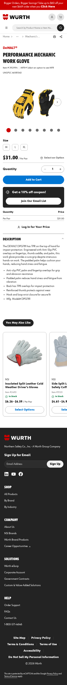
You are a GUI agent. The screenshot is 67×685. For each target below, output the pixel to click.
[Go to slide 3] (23, 130)
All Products (11, 494)
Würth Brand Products (16, 539)
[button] (33, 102)
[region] (33, 5)
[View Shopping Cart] (60, 17)
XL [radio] (24, 147)
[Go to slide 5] (37, 130)
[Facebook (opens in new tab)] (21, 474)
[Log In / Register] (52, 17)
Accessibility (32, 650)
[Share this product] (61, 36)
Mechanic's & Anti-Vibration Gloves (33, 36)
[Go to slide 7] (51, 130)
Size (5, 140)
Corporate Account (14, 572)
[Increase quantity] (60, 169)
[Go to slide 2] (16, 130)
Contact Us (10, 618)
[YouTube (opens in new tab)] (13, 474)
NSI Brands (10, 533)
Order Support (12, 605)
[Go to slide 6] (44, 130)
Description (12, 239)
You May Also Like (18, 322)
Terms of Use (48, 644)
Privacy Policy (41, 638)
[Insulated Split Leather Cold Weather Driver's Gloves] (25, 353)
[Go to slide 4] (30, 130)
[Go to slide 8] (58, 130)
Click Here (48, 6)
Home (6, 36)
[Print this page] (54, 36)
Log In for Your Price (36, 227)
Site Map (19, 638)
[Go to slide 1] (8, 130)
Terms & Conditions (20, 644)
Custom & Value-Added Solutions (22, 585)
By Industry (10, 507)
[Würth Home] (16, 17)
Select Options (24, 409)
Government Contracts (16, 579)
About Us (9, 527)
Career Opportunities (16, 546)
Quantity (10, 169)
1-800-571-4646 (13, 624)
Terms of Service (10, 676)
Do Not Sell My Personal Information (33, 657)
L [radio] (15, 147)
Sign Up (55, 464)
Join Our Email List (33, 201)
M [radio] (6, 147)
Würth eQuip (11, 566)
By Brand (9, 500)
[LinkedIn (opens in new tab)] (6, 474)
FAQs (7, 611)
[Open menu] (6, 27)
